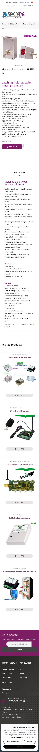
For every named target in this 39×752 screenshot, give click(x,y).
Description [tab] (19, 172)
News (22, 673)
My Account (11, 6)
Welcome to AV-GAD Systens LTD (16, 2)
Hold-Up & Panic (14, 24)
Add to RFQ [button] (20, 395)
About (22, 669)
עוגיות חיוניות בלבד (13, 742)
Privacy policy (7, 677)
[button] (3, 37)
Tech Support (7, 673)
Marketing (24, 677)
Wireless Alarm (24, 408)
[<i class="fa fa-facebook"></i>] (18, 6)
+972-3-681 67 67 (28, 6)
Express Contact (8, 669)
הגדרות (29, 742)
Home (4, 24)
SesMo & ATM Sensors (19, 354)
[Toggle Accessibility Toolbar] (4, 15)
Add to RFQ (13, 146)
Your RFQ (5, 693)
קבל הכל (19, 746)
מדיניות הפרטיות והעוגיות (20, 737)
